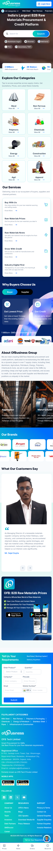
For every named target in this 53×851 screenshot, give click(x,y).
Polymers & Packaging (35, 719)
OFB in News (23, 808)
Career (7, 831)
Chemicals (5, 721)
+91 (26, 690)
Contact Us (41, 812)
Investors (8, 820)
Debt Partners (10, 824)
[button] (10, 11)
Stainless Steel (39, 721)
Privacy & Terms (43, 808)
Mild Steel (5, 719)
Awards (7, 812)
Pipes (3, 724)
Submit (14, 700)
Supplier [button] (25, 292)
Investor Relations (44, 827)
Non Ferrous (18, 719)
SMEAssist (8, 827)
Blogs (20, 812)
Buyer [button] (10, 292)
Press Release (24, 824)
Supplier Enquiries (44, 820)
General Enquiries (44, 816)
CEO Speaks (23, 816)
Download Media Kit (26, 820)
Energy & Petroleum (21, 721)
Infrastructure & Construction (21, 724)
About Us (8, 808)
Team (6, 816)
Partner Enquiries (44, 824)
